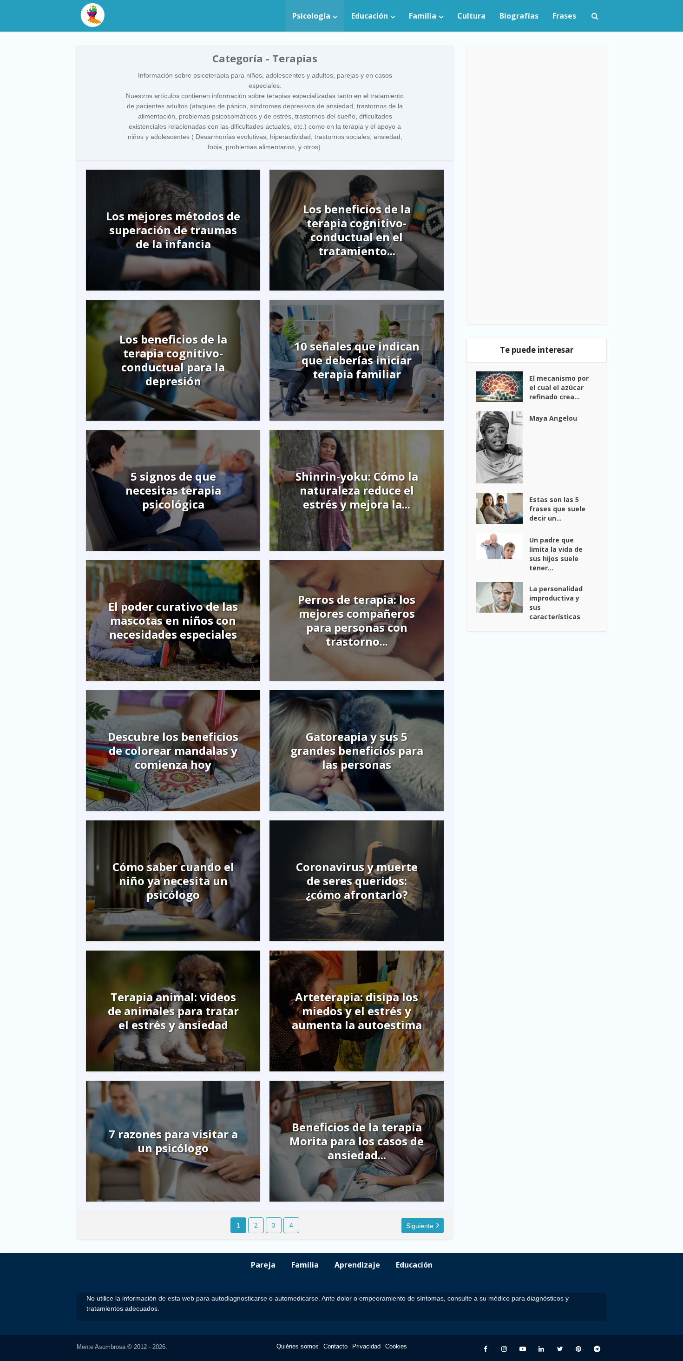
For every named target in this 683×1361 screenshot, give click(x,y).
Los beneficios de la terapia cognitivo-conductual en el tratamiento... (357, 230)
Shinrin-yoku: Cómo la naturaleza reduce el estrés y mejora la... (357, 490)
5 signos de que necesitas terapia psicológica (173, 490)
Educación (369, 16)
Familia (422, 16)
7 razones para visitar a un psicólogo (173, 1141)
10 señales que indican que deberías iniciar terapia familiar (357, 360)
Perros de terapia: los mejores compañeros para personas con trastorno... (356, 620)
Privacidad (366, 1346)
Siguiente (419, 1225)
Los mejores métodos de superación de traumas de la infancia (173, 230)
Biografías (519, 16)
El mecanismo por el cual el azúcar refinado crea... (559, 387)
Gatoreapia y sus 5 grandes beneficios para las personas (356, 751)
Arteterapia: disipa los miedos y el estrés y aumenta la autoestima (357, 1011)
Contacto (335, 1346)
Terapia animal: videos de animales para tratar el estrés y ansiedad (173, 1011)
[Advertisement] (536, 185)
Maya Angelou (553, 418)
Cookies (396, 1346)
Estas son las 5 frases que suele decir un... (557, 508)
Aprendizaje (357, 1265)
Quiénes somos (297, 1346)
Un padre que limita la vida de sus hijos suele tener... (556, 553)
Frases (564, 16)
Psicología (311, 16)
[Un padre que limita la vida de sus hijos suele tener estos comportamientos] (502, 546)
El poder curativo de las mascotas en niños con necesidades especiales (173, 620)
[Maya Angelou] (502, 447)
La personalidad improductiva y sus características (556, 602)
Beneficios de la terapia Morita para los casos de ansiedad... (356, 1141)
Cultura (471, 16)
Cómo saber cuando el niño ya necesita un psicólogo (173, 881)
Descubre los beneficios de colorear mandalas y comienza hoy (173, 751)
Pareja (263, 1265)
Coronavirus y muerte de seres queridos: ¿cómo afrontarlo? (357, 881)
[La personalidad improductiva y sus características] (502, 597)
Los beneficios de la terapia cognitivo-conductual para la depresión (173, 360)
